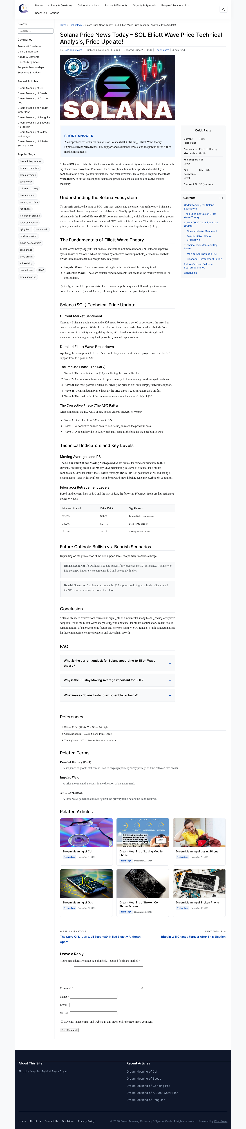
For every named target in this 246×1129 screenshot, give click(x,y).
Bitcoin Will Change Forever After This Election (193, 936)
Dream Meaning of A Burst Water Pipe (152, 1093)
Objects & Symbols (144, 5)
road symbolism (28, 236)
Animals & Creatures (60, 5)
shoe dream (26, 256)
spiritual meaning (29, 188)
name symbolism (29, 202)
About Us (35, 1121)
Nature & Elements (116, 5)
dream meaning (28, 277)
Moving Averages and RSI (202, 253)
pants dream (26, 270)
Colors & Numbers (89, 5)
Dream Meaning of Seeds (32, 93)
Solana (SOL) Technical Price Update (201, 224)
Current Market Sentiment (202, 231)
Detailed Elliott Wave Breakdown (199, 238)
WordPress (220, 1121)
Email (64, 1005)
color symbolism (29, 222)
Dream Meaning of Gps (78, 902)
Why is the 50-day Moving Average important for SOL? (103, 680)
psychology (26, 181)
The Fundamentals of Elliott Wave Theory (200, 215)
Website (64, 1013)
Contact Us (51, 1121)
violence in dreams (30, 215)
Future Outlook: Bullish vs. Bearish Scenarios (199, 266)
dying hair (25, 229)
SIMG (41, 270)
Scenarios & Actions (47, 12)
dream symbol (27, 195)
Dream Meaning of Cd (30, 88)
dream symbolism (29, 168)
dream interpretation (31, 161)
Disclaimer (68, 1121)
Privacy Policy (86, 1121)
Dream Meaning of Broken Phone (197, 902)
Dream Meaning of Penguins (34, 117)
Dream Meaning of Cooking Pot (148, 1086)
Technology (162, 49)
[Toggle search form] (223, 9)
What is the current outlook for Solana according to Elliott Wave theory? (109, 663)
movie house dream (30, 243)
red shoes (25, 209)
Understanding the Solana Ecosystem (199, 207)
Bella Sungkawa (73, 49)
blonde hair (41, 229)
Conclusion (190, 272)
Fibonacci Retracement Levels (204, 258)
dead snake (26, 249)
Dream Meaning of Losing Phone (197, 851)
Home (39, 5)
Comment (66, 988)
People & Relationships (175, 5)
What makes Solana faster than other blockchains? (101, 695)
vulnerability (26, 263)
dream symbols (28, 175)
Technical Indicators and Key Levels (201, 247)
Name (64, 996)
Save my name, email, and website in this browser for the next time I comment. (108, 1021)
